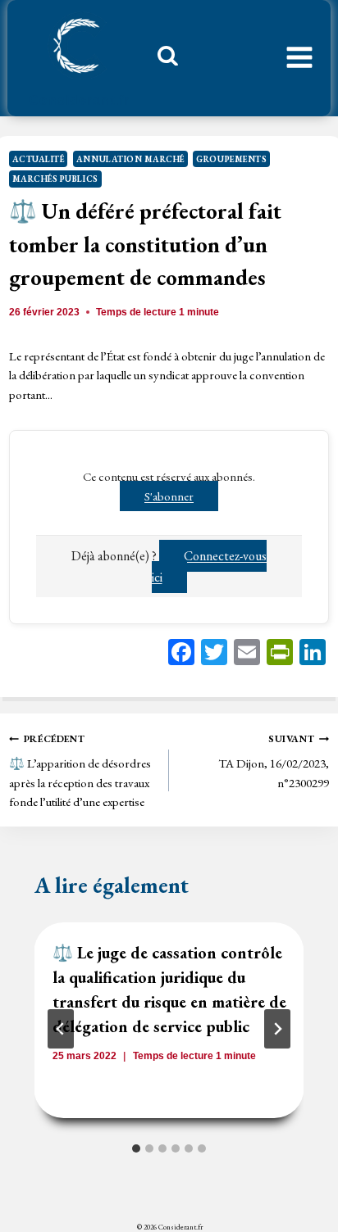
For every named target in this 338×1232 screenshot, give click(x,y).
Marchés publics (55, 178)
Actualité (38, 159)
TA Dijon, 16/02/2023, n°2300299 (273, 761)
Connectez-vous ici (209, 566)
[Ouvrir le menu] (299, 58)
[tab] (136, 1148)
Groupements (231, 159)
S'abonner (169, 496)
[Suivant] (277, 1029)
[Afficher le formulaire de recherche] (161, 60)
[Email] (247, 654)
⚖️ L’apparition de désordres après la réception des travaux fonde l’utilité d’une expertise (80, 770)
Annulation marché (130, 159)
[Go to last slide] (61, 1029)
